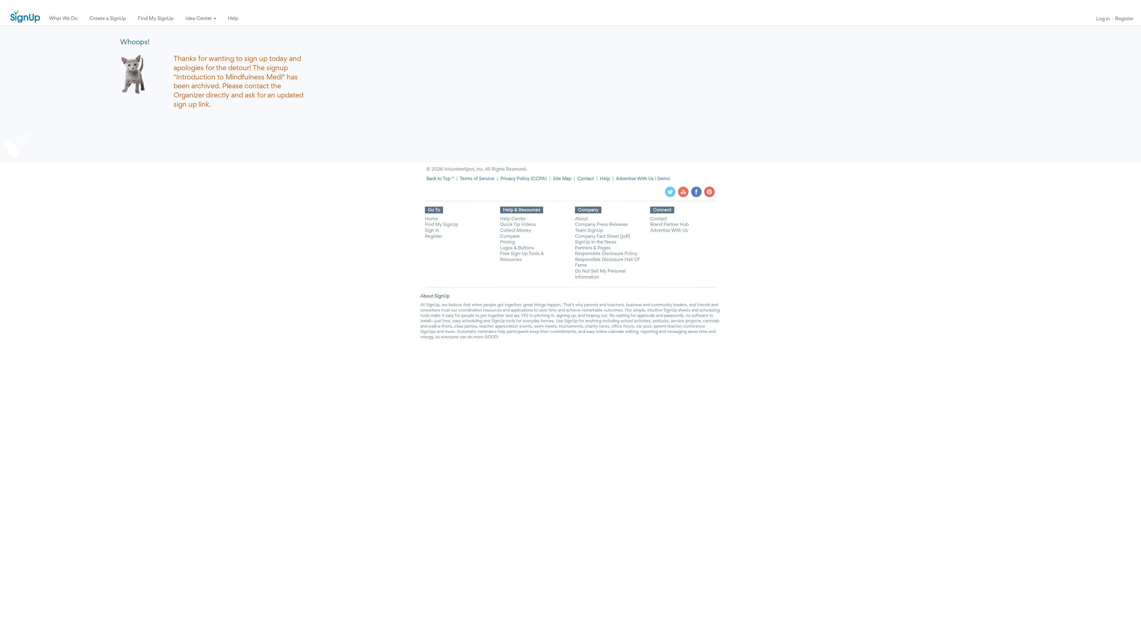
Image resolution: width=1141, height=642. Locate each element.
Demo (663, 179)
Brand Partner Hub (669, 225)
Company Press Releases (601, 225)
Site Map (562, 179)
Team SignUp (589, 231)
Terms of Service (477, 179)
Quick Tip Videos (518, 225)
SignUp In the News (595, 242)
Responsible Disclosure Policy (606, 254)
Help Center (513, 219)
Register (1124, 19)
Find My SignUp (441, 225)
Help (605, 179)
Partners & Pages (592, 248)
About (581, 219)
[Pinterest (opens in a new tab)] (709, 192)
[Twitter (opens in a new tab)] (670, 192)
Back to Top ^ (440, 179)
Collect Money (515, 231)
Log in (1103, 19)
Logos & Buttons (517, 248)
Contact (585, 179)
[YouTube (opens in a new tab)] (683, 192)
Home (431, 219)
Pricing (507, 242)
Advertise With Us (635, 179)
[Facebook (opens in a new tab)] (696, 192)
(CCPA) (538, 179)
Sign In (432, 231)
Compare (510, 237)
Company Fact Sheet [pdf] (602, 237)
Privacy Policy (514, 179)
